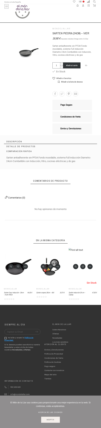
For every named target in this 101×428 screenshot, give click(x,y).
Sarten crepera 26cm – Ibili (45, 292)
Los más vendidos (60, 342)
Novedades (57, 338)
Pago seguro (49, 366)
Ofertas (55, 334)
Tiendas (47, 379)
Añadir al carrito (72, 65)
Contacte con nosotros (54, 370)
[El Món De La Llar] (22, 12)
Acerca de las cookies (50, 412)
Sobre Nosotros (59, 330)
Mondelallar (61, 29)
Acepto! (50, 420)
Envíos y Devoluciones (54, 350)
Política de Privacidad (53, 354)
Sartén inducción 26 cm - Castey (77, 293)
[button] (86, 65)
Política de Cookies (52, 362)
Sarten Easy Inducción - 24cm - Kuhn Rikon (14, 293)
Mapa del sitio (50, 375)
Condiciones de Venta (53, 358)
